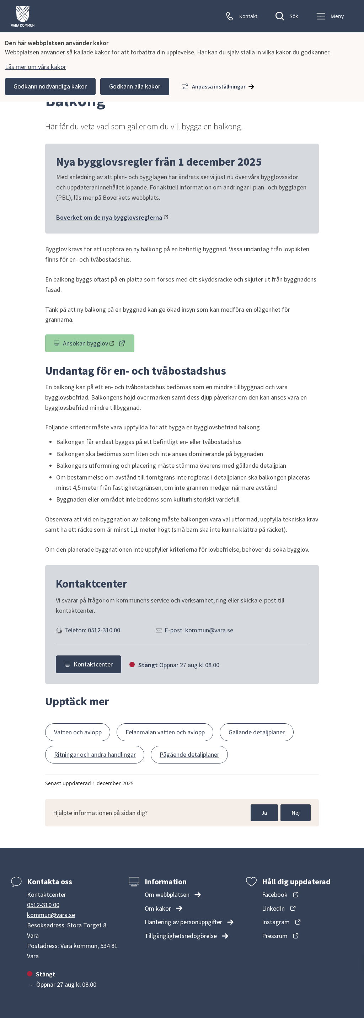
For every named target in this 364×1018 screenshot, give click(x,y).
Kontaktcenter (93, 664)
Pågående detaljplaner (189, 754)
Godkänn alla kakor (134, 86)
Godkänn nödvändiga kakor (50, 86)
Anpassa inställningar (219, 86)
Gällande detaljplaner (257, 732)
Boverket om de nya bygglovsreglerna (112, 217)
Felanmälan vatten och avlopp (165, 732)
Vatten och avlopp (78, 732)
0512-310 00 (43, 905)
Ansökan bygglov (98, 344)
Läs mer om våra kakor (35, 67)
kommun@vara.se (51, 915)
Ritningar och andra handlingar (95, 754)
